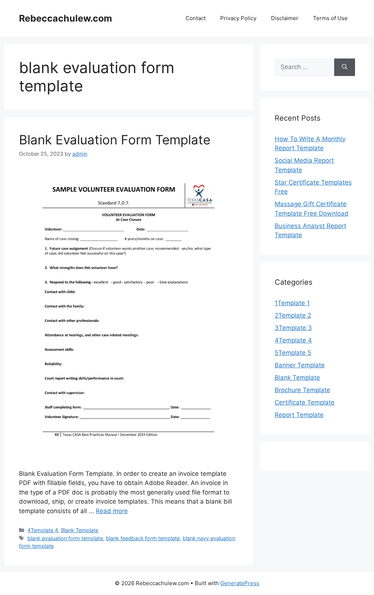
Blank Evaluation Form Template (114, 139)
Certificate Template (305, 402)
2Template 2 (293, 315)
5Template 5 (293, 352)
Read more (112, 511)
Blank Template (79, 530)
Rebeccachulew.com (65, 18)
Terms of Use (330, 18)
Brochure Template (302, 390)
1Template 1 (292, 303)
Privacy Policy (238, 18)
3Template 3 (293, 327)
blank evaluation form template (65, 538)
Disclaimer (284, 18)
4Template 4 (42, 530)
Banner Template (300, 365)
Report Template (299, 414)
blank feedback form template (143, 538)
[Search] (344, 67)
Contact (196, 18)
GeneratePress (239, 583)
